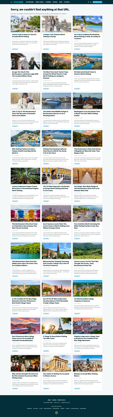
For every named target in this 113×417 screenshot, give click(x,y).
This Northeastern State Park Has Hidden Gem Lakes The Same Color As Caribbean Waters (25, 263)
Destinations (30, 2)
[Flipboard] (88, 2)
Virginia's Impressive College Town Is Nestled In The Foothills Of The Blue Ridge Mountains (87, 338)
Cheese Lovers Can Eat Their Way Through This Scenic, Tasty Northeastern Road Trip (86, 263)
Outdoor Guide (74, 408)
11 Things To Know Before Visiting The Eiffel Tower (55, 337)
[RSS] (90, 2)
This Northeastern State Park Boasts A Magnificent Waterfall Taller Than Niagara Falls (87, 151)
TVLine (40, 408)
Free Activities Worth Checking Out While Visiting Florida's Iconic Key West (87, 226)
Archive (54, 400)
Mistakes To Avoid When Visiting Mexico (86, 375)
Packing (55, 2)
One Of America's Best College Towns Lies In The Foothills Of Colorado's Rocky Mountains (23, 338)
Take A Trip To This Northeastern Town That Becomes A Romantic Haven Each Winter (24, 114)
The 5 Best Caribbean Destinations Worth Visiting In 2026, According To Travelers (87, 37)
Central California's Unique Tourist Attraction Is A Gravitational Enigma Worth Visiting (25, 188)
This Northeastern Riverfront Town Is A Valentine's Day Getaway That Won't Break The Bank (24, 226)
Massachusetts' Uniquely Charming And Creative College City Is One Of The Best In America (56, 263)
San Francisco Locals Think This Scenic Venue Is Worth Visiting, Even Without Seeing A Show (56, 226)
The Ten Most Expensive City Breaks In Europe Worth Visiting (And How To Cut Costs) (56, 188)
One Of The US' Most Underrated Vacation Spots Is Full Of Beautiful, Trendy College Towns (55, 301)
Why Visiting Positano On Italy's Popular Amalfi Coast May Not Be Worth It (24, 151)
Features (67, 2)
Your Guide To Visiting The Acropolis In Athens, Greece (56, 375)
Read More (15, 49)
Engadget (29, 408)
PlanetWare (83, 408)
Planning (48, 2)
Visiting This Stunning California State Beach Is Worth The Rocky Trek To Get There (55, 151)
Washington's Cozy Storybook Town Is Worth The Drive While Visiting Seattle (87, 114)
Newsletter (98, 2)
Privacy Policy (61, 400)
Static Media (49, 402)
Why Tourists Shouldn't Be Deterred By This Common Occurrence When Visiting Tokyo (25, 376)
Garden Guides (47, 408)
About (49, 400)
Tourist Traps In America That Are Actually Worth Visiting (24, 36)
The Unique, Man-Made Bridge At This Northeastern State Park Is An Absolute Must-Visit (86, 188)
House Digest (56, 408)
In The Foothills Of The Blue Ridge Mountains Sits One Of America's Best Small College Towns (24, 301)
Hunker (62, 408)
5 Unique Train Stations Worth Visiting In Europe (54, 36)
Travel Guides (39, 2)
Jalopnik (35, 408)
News (60, 2)
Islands (68, 408)
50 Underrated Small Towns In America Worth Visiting (85, 73)
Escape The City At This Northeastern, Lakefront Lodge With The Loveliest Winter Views (25, 74)
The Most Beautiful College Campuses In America (84, 300)
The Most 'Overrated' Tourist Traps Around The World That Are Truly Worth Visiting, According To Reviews (55, 75)
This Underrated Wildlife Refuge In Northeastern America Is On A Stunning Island (55, 114)
